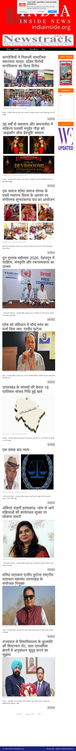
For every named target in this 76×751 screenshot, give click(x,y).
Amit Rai (24, 108)
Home (9, 49)
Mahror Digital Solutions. (65, 748)
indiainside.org (18, 748)
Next (39, 714)
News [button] (24, 49)
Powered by (22, 11)
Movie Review (34, 49)
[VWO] (27, 11)
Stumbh (16, 49)
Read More (51, 119)
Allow (52, 11)
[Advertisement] (39, 732)
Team (43, 49)
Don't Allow (41, 11)
